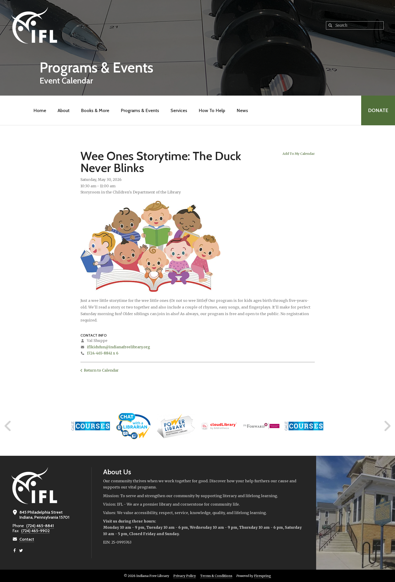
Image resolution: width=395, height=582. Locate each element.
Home (39, 110)
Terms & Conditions (216, 576)
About (63, 110)
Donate (378, 110)
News (242, 110)
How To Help (212, 110)
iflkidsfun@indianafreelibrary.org (118, 347)
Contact (26, 539)
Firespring (262, 576)
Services (179, 110)
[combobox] (355, 25)
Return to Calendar (101, 370)
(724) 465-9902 (35, 530)
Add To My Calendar (299, 154)
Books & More (95, 110)
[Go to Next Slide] (387, 426)
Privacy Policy (184, 576)
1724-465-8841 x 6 (102, 353)
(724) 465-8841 (40, 525)
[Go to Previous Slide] (8, 426)
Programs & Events (140, 110)
